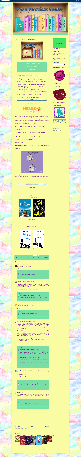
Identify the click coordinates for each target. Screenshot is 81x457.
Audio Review (25, 81)
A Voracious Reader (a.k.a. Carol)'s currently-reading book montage (34, 435)
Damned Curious (32, 250)
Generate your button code (58, 124)
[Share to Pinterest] (38, 255)
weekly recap (24, 258)
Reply (18, 268)
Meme (22, 78)
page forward (39, 257)
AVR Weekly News (21, 257)
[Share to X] (35, 255)
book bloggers (28, 257)
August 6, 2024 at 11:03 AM (27, 392)
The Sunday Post (18, 258)
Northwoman (20, 281)
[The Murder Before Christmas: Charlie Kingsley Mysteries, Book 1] (49, 441)
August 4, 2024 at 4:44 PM (28, 281)
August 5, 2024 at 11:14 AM (38, 370)
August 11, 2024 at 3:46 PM (35, 295)
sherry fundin (20, 304)
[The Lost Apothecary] (28, 444)
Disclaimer (20, 33)
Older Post (47, 426)
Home (15, 33)
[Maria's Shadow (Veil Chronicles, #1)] (44, 444)
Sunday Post (35, 289)
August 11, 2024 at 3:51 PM (35, 402)
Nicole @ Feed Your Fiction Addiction (24, 370)
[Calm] (39, 444)
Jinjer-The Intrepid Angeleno (23, 321)
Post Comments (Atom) (25, 428)
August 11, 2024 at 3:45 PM (35, 273)
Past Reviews (27, 33)
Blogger (43, 449)
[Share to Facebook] (37, 255)
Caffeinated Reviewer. (34, 65)
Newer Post (17, 426)
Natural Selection (30, 218)
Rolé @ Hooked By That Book (23, 264)
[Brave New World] (17, 441)
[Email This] (33, 255)
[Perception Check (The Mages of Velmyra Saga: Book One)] (22, 444)
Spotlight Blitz (24, 79)
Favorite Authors (34, 33)
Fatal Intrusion (32, 219)
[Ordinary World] (33, 444)
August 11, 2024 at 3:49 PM (35, 349)
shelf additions (45, 257)
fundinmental (24, 306)
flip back (32, 257)
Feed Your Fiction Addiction (26, 376)
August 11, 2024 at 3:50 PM (35, 383)
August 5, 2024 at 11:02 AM (34, 321)
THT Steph (19, 392)
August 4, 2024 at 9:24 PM (28, 304)
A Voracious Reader (24, 273)
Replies (20, 270)
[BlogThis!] (34, 255)
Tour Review (24, 84)
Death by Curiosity (32, 248)
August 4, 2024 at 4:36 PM (35, 264)
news (36, 257)
